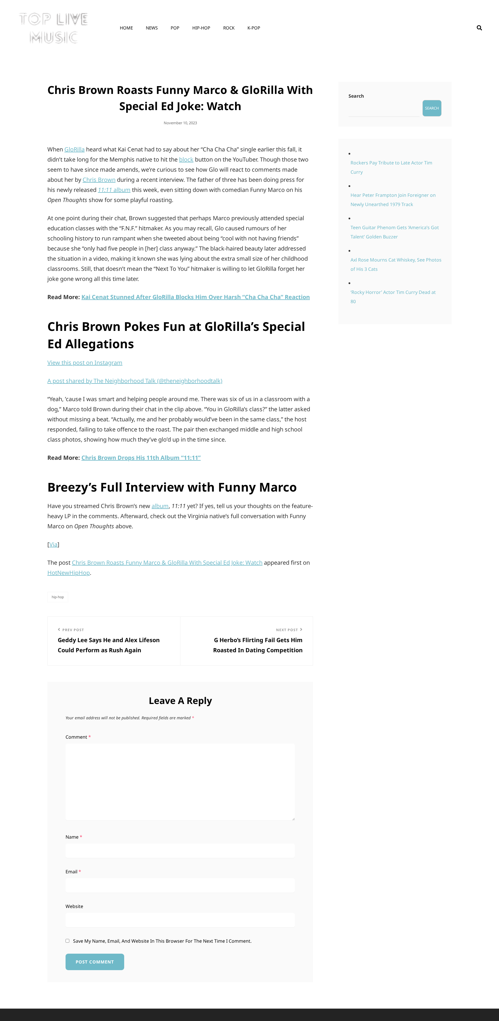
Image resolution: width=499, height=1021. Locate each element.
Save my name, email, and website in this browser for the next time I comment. (162, 941)
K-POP (253, 28)
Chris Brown (99, 180)
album (114, 190)
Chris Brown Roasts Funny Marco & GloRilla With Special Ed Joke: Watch (167, 562)
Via (53, 544)
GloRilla (74, 149)
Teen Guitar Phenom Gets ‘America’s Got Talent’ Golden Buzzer (395, 232)
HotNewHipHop (68, 573)
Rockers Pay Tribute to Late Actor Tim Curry (391, 167)
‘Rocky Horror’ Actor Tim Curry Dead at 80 (393, 297)
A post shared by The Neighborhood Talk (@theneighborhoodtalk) (134, 381)
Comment (78, 737)
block (186, 159)
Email (73, 871)
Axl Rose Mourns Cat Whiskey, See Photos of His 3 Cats (396, 264)
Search (356, 96)
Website (74, 906)
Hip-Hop (201, 28)
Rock (228, 28)
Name (74, 837)
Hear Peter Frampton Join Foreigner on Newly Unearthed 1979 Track (393, 199)
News (152, 28)
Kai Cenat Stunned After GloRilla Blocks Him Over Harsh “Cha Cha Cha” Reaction (195, 297)
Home (126, 28)
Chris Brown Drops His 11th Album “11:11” (141, 458)
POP (175, 28)
